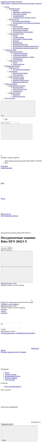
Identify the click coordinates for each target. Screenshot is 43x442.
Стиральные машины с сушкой (23, 57)
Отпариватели (18, 59)
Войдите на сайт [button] (6, 283)
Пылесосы (16, 95)
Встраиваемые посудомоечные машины (26, 23)
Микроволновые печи (20, 44)
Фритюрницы (17, 43)
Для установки (10, 98)
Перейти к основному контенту (11, 1)
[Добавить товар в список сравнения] (16, 259)
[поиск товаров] (16, 132)
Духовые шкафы (18, 37)
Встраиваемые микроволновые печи (25, 48)
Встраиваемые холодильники (23, 32)
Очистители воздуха (20, 89)
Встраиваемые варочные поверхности (26, 46)
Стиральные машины (20, 53)
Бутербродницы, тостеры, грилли (24, 17)
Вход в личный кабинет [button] (13, 386)
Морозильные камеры (20, 30)
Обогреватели (17, 91)
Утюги (15, 62)
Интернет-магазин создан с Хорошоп (13, 352)
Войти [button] (3, 302)
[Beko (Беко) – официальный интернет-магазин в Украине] (11, 328)
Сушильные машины (20, 55)
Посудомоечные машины (21, 21)
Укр (6, 119)
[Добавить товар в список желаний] (16, 275)
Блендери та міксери (20, 14)
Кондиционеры (18, 87)
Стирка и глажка (10, 50)
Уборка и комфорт (11, 84)
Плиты (15, 35)
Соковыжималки (18, 16)
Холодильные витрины (21, 28)
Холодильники (18, 26)
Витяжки (16, 41)
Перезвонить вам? (7, 424)
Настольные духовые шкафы (22, 39)
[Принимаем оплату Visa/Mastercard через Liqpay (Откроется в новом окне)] (18, 333)
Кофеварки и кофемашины (22, 12)
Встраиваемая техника (12, 66)
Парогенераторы (18, 64)
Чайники (16, 10)
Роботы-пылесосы (19, 96)
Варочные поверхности (21, 80)
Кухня (7, 7)
